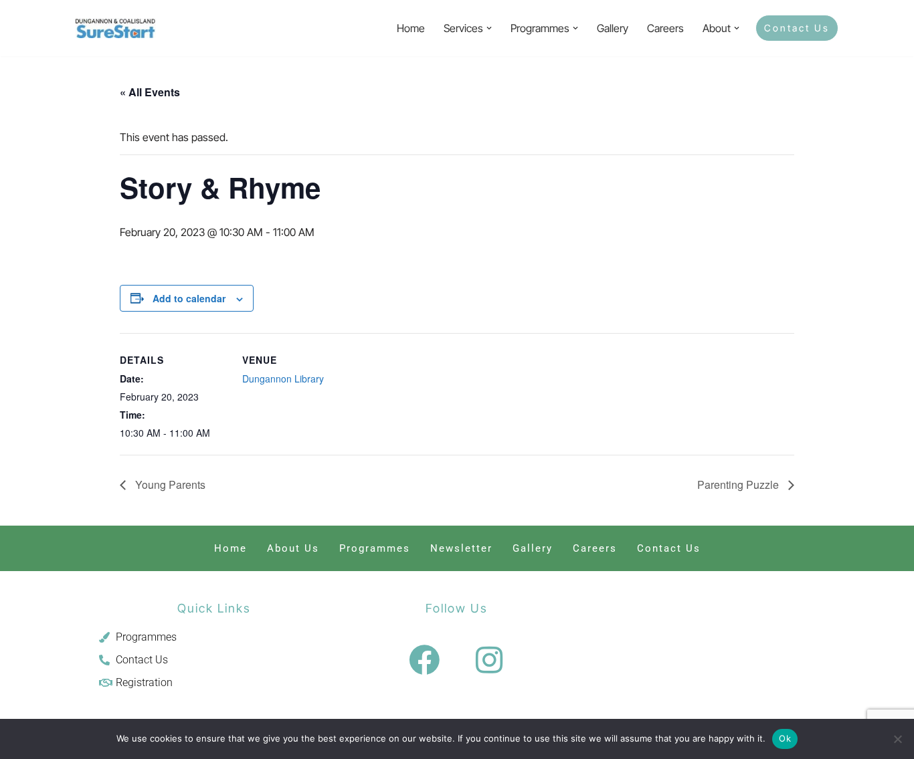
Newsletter (461, 548)
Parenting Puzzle (739, 484)
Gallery (612, 28)
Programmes (374, 548)
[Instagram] (489, 660)
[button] (489, 28)
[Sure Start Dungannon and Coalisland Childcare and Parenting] (116, 28)
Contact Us (797, 27)
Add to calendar (189, 298)
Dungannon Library (283, 378)
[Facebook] (424, 660)
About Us (293, 548)
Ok (785, 738)
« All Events (150, 92)
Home (411, 28)
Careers (665, 28)
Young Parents (168, 484)
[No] (897, 739)
